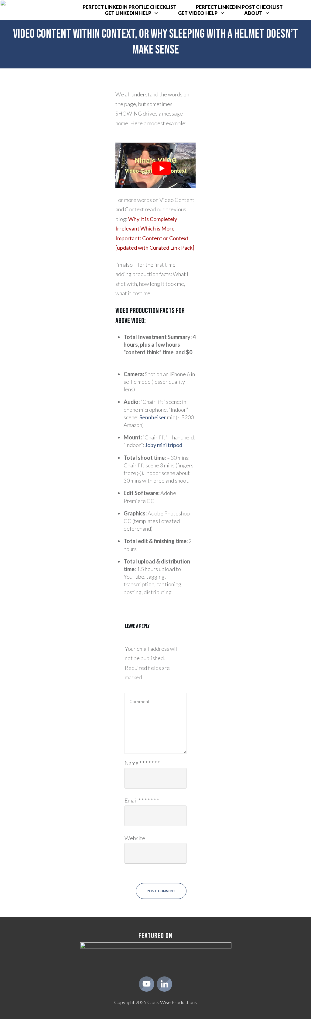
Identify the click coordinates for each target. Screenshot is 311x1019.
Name (142, 763)
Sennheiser (152, 417)
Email (142, 800)
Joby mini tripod (163, 445)
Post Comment (161, 891)
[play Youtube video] (161, 168)
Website (135, 838)
